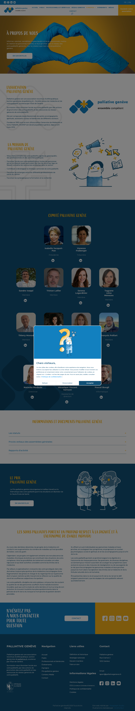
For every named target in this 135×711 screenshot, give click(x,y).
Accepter (90, 383)
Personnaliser (67, 383)
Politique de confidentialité (51, 377)
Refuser (45, 383)
